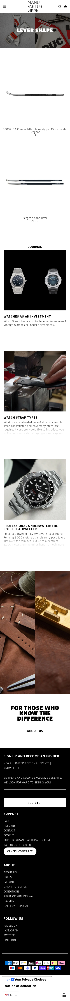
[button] (11, 995)
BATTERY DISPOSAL (16, 906)
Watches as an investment (27, 316)
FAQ (6, 821)
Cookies (9, 835)
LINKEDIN (10, 940)
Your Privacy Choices (30, 979)
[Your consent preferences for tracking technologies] (64, 995)
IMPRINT (9, 882)
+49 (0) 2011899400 (17, 845)
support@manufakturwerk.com (27, 840)
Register (34, 802)
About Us (35, 731)
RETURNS (10, 825)
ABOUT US (10, 872)
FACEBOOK (10, 925)
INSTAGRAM (11, 930)
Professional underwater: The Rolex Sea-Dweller (31, 527)
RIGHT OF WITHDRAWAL (19, 896)
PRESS (8, 877)
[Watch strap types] (35, 381)
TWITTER (9, 935)
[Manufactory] (35, 6)
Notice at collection (21, 986)
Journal (35, 246)
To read (13, 337)
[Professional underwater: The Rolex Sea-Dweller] (35, 489)
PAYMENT (10, 901)
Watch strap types (21, 417)
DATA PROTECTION (15, 886)
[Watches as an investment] (35, 280)
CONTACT (9, 830)
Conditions (12, 891)
